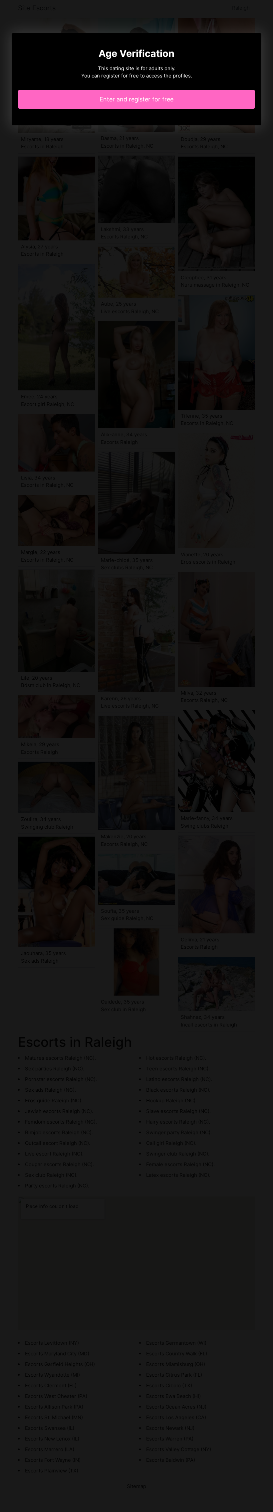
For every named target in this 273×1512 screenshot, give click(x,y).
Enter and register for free (136, 99)
